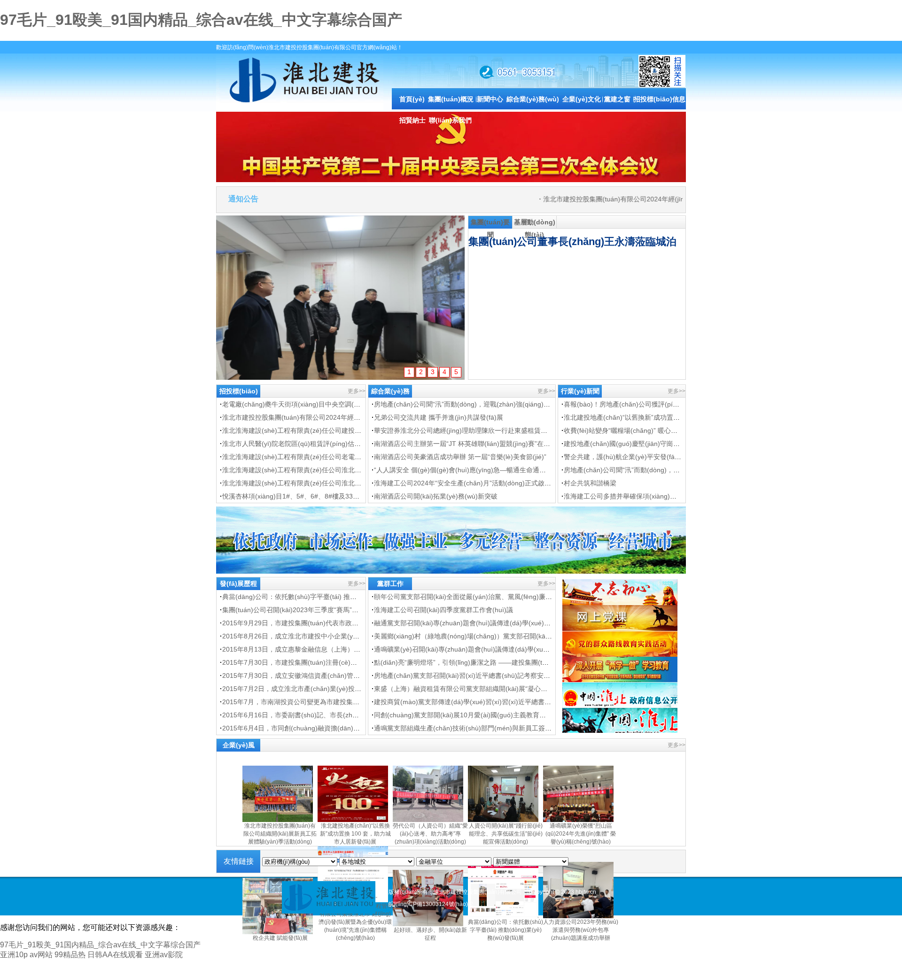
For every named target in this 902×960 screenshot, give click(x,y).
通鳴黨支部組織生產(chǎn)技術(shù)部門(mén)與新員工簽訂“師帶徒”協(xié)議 (488, 728)
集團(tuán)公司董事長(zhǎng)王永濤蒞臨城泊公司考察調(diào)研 (617, 241)
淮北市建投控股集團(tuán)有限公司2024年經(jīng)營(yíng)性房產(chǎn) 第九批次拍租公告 (660, 199)
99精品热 (70, 955)
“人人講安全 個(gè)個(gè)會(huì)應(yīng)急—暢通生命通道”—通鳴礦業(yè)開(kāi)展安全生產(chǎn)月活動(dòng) (539, 470)
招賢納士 (412, 120)
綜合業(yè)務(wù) (532, 99)
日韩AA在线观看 (115, 955)
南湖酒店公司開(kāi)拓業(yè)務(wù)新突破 (436, 496)
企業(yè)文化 (581, 99)
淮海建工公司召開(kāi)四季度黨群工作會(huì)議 (443, 610)
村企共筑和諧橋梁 (590, 483)
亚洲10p (14, 955)
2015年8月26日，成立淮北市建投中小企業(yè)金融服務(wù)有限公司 (323, 636)
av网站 (41, 955)
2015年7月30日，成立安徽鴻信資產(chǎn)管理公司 (297, 675)
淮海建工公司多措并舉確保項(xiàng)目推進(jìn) (632, 496)
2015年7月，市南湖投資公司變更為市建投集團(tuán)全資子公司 (316, 702)
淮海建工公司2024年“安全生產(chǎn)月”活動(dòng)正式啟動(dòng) (472, 483)
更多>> (356, 391)
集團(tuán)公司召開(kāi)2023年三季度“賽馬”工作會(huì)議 (307, 610)
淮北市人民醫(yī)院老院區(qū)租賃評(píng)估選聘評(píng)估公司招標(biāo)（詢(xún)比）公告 (359, 443)
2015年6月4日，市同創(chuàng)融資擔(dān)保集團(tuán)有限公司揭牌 (326, 728)
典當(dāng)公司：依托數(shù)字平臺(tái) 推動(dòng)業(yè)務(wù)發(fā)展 (330, 596)
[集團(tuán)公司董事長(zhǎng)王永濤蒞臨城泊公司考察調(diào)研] (340, 297)
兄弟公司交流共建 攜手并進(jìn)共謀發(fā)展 (438, 417)
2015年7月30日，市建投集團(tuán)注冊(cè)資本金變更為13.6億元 (319, 662)
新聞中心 (490, 99)
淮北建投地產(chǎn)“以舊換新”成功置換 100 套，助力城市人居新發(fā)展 (671, 417)
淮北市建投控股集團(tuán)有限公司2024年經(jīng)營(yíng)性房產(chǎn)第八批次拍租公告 (353, 417)
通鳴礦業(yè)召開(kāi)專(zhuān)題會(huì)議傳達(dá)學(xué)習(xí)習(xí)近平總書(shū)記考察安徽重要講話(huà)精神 (543, 649)
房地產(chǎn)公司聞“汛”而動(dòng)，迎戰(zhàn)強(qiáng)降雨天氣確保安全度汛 (491, 404)
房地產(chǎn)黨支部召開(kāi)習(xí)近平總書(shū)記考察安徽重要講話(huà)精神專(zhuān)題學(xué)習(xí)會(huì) (537, 675)
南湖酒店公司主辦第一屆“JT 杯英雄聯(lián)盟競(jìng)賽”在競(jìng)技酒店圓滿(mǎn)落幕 (502, 443)
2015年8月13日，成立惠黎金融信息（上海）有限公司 (301, 649)
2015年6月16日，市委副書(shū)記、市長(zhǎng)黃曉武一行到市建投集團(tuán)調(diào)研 (354, 715)
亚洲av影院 (164, 955)
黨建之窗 (617, 99)
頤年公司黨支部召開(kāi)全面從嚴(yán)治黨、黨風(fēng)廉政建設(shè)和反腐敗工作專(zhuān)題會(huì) (525, 596)
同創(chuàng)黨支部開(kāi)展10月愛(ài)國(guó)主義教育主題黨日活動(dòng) (486, 715)
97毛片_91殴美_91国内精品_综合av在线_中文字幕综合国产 (201, 19)
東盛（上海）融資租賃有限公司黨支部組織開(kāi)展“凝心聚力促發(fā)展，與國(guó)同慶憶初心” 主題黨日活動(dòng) (545, 688)
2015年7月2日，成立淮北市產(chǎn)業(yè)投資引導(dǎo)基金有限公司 (326, 688)
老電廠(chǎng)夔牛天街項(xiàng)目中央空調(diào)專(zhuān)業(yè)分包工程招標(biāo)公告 (354, 404)
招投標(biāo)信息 (659, 99)
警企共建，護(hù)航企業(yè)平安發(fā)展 (624, 457)
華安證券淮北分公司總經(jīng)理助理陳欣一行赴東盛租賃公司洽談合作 (477, 430)
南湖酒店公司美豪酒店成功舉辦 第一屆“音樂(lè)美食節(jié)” (460, 457)
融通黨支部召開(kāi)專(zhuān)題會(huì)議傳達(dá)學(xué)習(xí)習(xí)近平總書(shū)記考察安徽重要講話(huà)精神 (540, 623)
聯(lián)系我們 (450, 120)
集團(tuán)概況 (451, 99)
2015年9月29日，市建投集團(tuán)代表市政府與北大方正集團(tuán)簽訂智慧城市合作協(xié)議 (361, 623)
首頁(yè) (412, 99)
